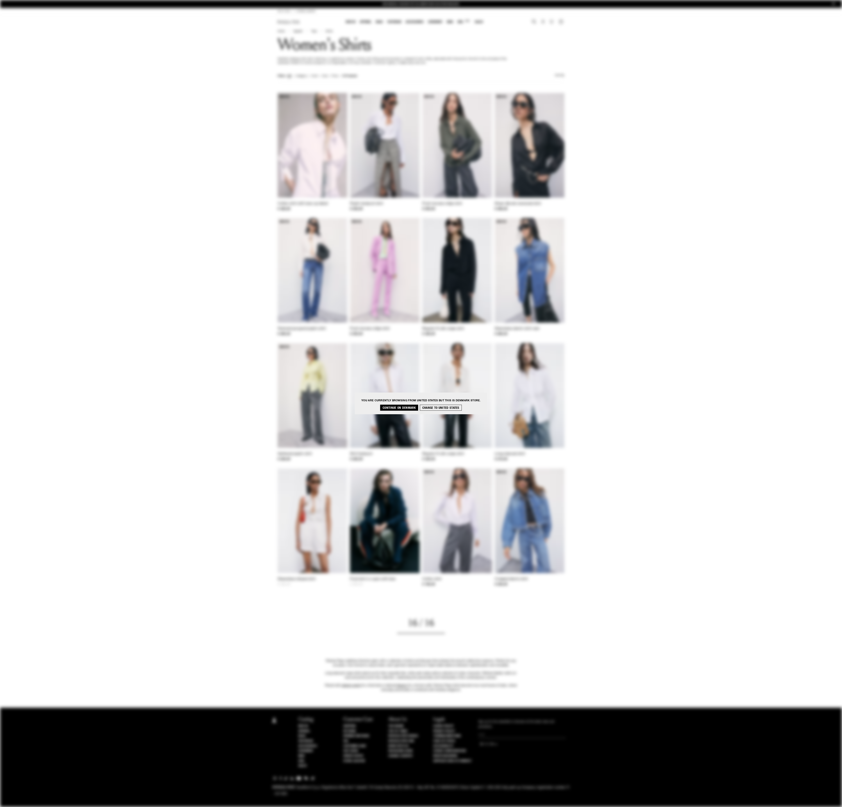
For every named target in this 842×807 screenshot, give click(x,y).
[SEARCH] (534, 22)
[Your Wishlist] (552, 22)
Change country (400, 755)
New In (350, 21)
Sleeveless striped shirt (297, 579)
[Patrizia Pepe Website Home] (289, 22)
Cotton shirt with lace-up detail (303, 203)
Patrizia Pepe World (403, 735)
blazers (402, 685)
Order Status (353, 755)
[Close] (833, 4)
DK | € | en (284, 11)
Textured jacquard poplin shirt (302, 328)
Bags (379, 21)
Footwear (394, 21)
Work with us (398, 746)
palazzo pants (351, 685)
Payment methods (356, 735)
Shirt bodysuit (361, 454)
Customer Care (354, 746)
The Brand (396, 726)
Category (301, 76)
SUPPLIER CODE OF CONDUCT (452, 760)
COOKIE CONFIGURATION (449, 750)
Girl (463, 21)
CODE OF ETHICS (444, 741)
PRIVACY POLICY (444, 731)
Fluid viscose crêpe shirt (442, 203)
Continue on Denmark (399, 407)
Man (450, 21)
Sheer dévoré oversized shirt (518, 203)
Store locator (354, 760)
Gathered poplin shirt (295, 454)
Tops (314, 31)
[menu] (414, 22)
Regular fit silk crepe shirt (443, 328)
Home (281, 31)
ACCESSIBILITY (443, 746)
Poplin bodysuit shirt (366, 203)
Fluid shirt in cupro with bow (373, 579)
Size (324, 76)
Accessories (415, 21)
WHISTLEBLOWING (445, 755)
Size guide (350, 750)
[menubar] (415, 22)
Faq (345, 741)
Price (335, 76)
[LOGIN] (543, 22)
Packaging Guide (400, 750)
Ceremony (435, 21)
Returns (349, 731)
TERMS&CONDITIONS (447, 735)
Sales (479, 21)
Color (314, 76)
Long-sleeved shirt (510, 454)
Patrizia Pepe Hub (401, 741)
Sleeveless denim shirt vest (517, 328)
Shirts (329, 31)
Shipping (349, 726)
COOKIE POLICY (443, 726)
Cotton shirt (432, 579)
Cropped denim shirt (511, 579)
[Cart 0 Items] (561, 22)
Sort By (559, 75)
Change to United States (440, 407)
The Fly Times (398, 731)
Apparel (365, 21)
